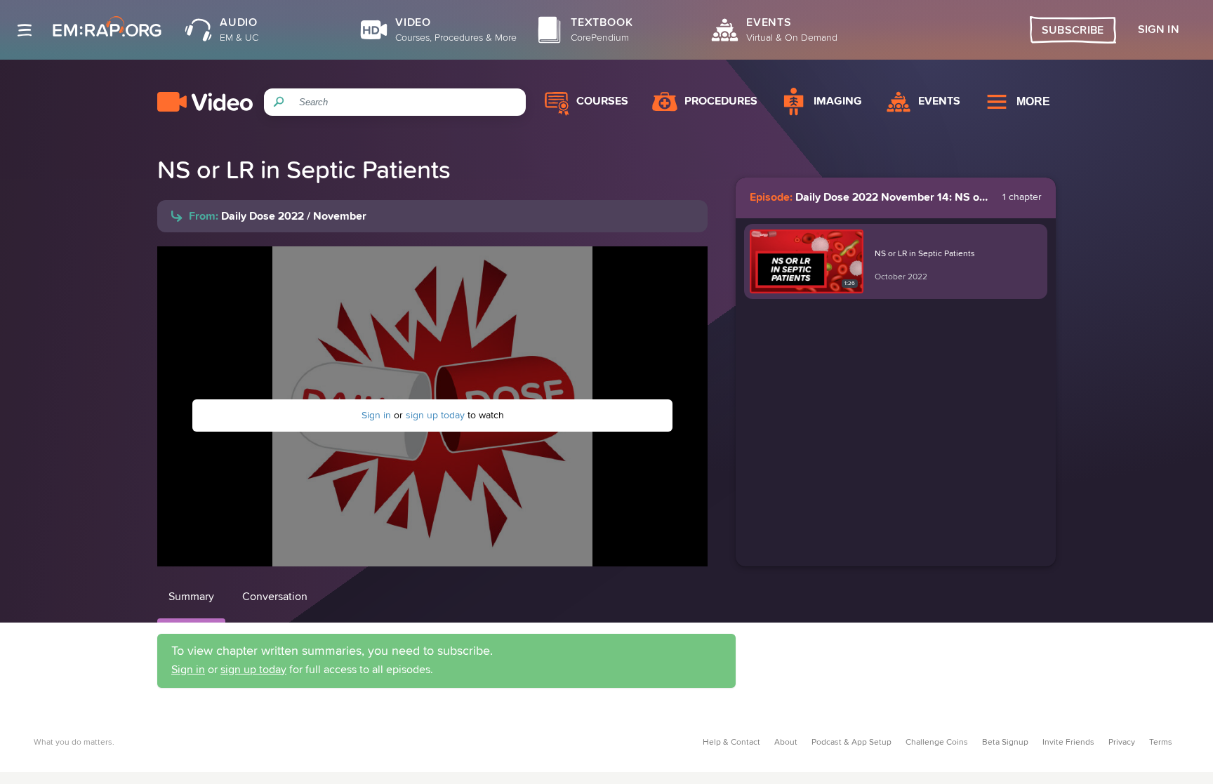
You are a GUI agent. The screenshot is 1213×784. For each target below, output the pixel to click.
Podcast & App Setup (851, 742)
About (785, 742)
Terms (1160, 742)
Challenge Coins (937, 742)
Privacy (1121, 742)
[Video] (205, 102)
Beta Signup (1005, 742)
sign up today (435, 415)
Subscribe (1073, 30)
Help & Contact (731, 742)
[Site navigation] (24, 30)
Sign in (376, 415)
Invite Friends (1068, 742)
